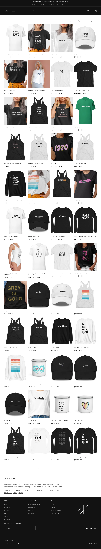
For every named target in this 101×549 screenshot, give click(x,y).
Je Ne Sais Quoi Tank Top (11, 457)
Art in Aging (94, 543)
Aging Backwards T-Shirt (11, 236)
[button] (88, 11)
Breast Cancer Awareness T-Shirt (83, 273)
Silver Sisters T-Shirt (10, 90)
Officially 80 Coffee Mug (34, 384)
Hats (58, 490)
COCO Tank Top (32, 347)
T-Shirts (18, 490)
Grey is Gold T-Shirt (9, 311)
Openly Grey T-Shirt (56, 54)
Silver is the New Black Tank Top (36, 163)
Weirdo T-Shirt (78, 127)
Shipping (53, 507)
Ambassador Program (34, 504)
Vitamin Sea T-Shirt (33, 200)
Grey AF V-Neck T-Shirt (57, 90)
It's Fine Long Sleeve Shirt (58, 236)
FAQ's (5, 513)
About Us (7, 507)
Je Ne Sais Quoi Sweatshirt (81, 347)
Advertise (30, 510)
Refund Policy (55, 513)
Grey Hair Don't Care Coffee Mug (59, 420)
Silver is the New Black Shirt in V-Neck (61, 273)
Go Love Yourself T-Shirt (57, 127)
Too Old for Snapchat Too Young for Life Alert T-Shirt (38, 273)
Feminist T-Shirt (32, 420)
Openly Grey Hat (55, 311)
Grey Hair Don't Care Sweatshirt (13, 200)
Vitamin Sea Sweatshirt (10, 384)
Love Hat (76, 384)
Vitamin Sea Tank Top (80, 311)
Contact (6, 510)
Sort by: (69, 21)
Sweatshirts (27, 490)
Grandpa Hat (7, 420)
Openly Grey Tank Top (80, 163)
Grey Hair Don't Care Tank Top (36, 127)
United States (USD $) (13, 543)
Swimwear (8, 493)
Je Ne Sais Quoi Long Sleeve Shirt (83, 457)
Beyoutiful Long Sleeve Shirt (35, 457)
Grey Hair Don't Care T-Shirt (35, 54)
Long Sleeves (38, 490)
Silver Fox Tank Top (56, 200)
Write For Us (31, 507)
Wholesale (31, 513)
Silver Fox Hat (54, 384)
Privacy (53, 504)
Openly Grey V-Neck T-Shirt (81, 90)
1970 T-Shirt (54, 163)
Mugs (21, 493)
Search (6, 516)
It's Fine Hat (31, 311)
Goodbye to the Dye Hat (34, 236)
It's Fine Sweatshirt (56, 347)
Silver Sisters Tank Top (10, 347)
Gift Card (7, 519)
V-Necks (53, 490)
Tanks (46, 490)
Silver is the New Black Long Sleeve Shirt (85, 236)
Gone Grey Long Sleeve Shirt (58, 457)
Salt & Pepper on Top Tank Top (12, 163)
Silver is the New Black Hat (81, 54)
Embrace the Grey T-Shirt (11, 127)
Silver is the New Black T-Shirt (12, 54)
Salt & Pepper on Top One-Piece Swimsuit (13, 273)
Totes (15, 493)
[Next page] (62, 469)
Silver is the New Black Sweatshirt (37, 90)
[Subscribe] (34, 528)
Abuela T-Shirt (78, 200)
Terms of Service (56, 510)
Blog (5, 504)
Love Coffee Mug (78, 420)
